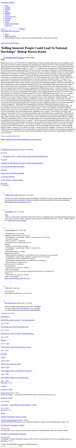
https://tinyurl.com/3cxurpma (17, 220)
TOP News (15, 43)
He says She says (10, 16)
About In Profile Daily (12, 24)
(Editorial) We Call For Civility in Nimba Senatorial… (18, 333)
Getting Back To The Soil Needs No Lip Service (16, 347)
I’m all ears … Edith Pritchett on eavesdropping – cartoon (19, 405)
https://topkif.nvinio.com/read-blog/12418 (18, 202)
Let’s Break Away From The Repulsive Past (14, 327)
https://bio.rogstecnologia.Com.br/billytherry (26, 310)
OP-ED (7, 15)
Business (7, 13)
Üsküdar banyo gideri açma (13, 195)
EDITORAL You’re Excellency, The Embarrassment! (17, 320)
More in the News (6, 43)
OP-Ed (3, 357)
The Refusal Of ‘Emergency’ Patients (12, 425)
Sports (7, 11)
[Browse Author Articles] (5, 148)
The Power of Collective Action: (11, 364)
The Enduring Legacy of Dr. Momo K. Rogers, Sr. (16, 371)
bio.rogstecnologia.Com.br (13, 303)
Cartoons (7, 20)
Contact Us (8, 25)
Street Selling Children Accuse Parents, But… (15, 377)
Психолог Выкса (10, 230)
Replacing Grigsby (7, 389)
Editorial (7, 9)
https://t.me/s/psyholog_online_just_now (17, 278)
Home (7, 6)
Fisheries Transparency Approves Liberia (13, 417)
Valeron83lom (9, 212)
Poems (7, 22)
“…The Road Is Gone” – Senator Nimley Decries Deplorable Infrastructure (24, 156)
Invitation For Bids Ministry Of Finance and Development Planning (22, 163)
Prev (2, 183)
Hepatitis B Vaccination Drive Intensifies (13, 434)
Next (5, 183)
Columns (7, 7)
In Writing (8, 18)
